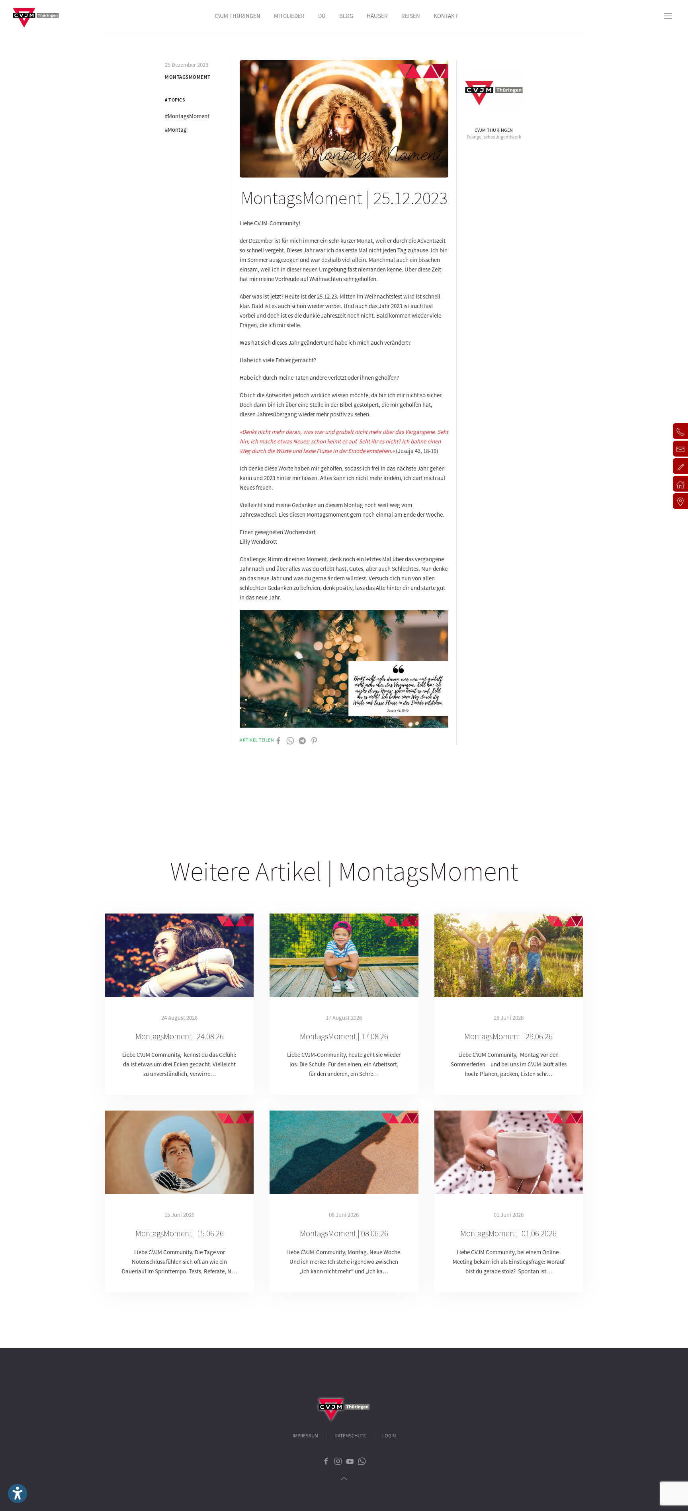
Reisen (410, 16)
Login (389, 1435)
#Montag (176, 129)
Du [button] (322, 16)
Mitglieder (289, 16)
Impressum (305, 1435)
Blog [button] (346, 16)
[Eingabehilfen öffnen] (17, 1493)
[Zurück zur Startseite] (36, 16)
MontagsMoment (188, 77)
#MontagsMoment (187, 116)
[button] (668, 16)
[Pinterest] (314, 740)
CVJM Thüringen (494, 130)
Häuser (377, 16)
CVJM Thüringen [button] (237, 16)
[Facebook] (278, 740)
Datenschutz (350, 1435)
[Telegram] (302, 740)
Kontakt (446, 16)
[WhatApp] (290, 740)
